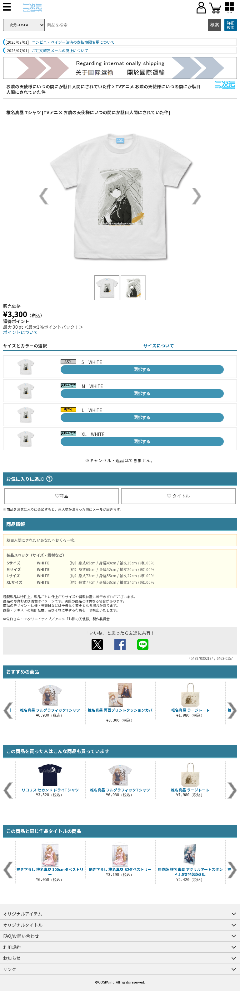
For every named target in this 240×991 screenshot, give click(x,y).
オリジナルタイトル (22, 925)
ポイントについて (20, 332)
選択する (142, 369)
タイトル (181, 495)
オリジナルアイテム (22, 914)
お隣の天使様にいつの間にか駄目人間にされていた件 (58, 86)
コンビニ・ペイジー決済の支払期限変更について (73, 42)
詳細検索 (230, 25)
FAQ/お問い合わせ (21, 936)
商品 (63, 495)
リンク (9, 969)
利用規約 (12, 947)
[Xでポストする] (97, 648)
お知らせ (12, 958)
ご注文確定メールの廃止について (60, 50)
